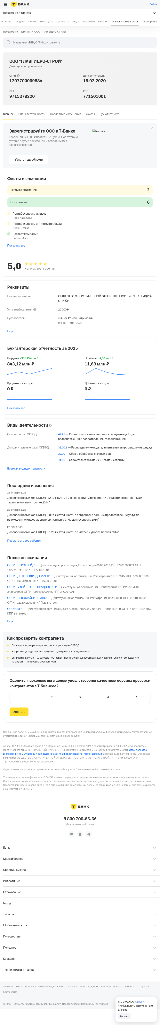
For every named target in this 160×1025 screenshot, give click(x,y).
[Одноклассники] (80, 834)
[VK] (71, 834)
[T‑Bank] (20, 4)
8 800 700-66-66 (80, 819)
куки (141, 1002)
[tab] (8, 114)
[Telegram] (88, 834)
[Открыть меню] (5, 4)
